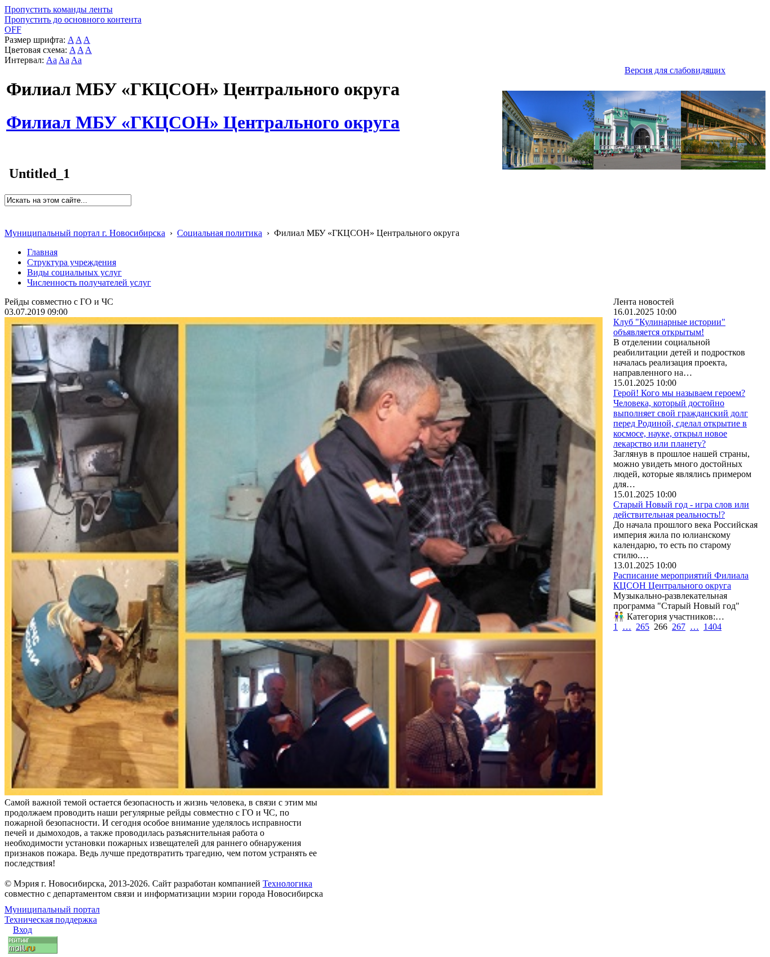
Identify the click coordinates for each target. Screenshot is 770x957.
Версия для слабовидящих (675, 70)
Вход (22, 929)
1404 (712, 626)
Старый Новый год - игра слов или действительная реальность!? (681, 509)
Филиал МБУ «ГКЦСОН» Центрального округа (203, 116)
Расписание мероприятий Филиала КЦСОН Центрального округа (681, 580)
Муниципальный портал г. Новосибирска (85, 233)
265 (642, 626)
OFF (13, 29)
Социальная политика (219, 233)
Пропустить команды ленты (59, 9)
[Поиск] (8, 211)
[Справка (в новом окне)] (9, 221)
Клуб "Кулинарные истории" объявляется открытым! (669, 327)
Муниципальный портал (52, 909)
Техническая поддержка (51, 919)
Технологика (287, 883)
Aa (51, 60)
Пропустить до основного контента (73, 19)
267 (678, 626)
